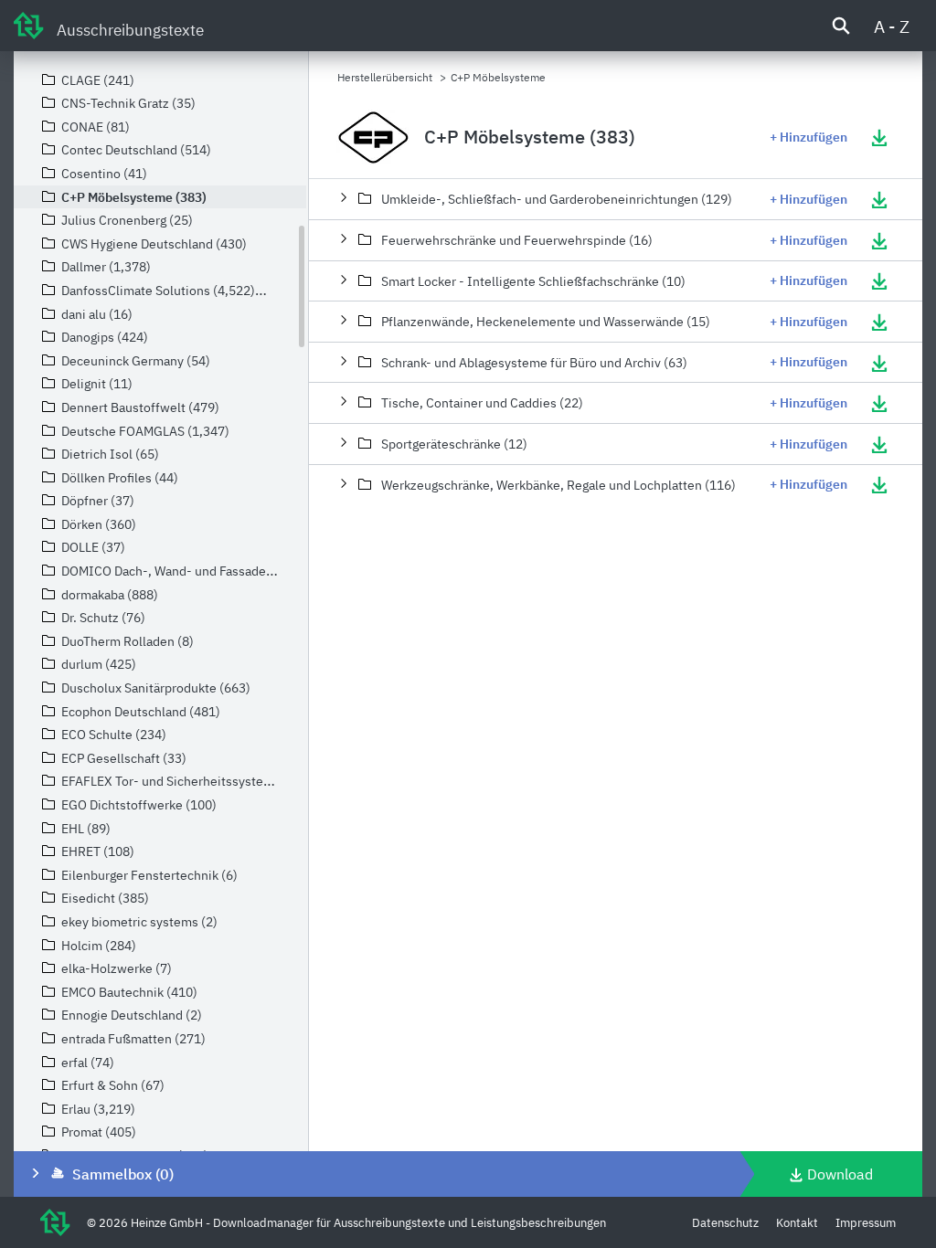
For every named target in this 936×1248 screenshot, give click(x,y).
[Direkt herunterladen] (879, 137)
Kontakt (797, 1223)
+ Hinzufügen (808, 136)
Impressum (865, 1223)
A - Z (891, 26)
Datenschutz (725, 1223)
